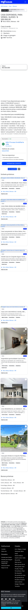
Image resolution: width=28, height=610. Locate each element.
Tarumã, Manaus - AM (6, 514)
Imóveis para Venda (6, 580)
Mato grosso (18, 585)
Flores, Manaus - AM (18, 506)
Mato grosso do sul (20, 587)
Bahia (22, 574)
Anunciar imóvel (5, 588)
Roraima (22, 603)
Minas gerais (18, 590)
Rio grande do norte (20, 598)
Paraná (21, 592)
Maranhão (17, 583)
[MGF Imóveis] (6, 2)
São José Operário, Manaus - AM (9, 517)
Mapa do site (4, 591)
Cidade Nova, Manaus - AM (8, 503)
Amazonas (17, 574)
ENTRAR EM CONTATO (14, 187)
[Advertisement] (14, 74)
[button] (3, 23)
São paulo (21, 607)
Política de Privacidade (6, 602)
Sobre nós (4, 574)
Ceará (16, 576)
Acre (16, 572)
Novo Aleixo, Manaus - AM (11, 45)
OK (11, 608)
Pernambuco (18, 594)
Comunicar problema (14, 561)
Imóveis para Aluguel (6, 582)
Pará (23, 590)
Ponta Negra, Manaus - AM (8, 508)
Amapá (24, 572)
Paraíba (17, 592)
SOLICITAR (5, 174)
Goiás (23, 581)
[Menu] (25, 2)
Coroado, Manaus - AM (19, 514)
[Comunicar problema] (19, 192)
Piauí (23, 594)
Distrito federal (19, 579)
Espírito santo (18, 581)
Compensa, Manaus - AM (7, 511)
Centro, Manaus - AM (6, 506)
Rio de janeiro (18, 596)
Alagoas (20, 572)
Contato (3, 572)
